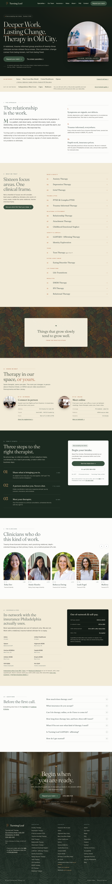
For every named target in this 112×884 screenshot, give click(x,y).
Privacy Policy (91, 880)
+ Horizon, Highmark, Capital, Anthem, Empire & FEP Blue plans (34, 82)
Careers (86, 842)
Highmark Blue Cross (64, 833)
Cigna (41, 87)
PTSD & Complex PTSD (38, 833)
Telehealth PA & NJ (89, 856)
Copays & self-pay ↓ (102, 79)
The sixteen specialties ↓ (35, 59)
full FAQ (25, 707)
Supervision (87, 839)
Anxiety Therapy (36, 827)
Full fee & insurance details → (19, 674)
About (74, 3)
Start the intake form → (88, 463)
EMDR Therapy (35, 865)
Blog (85, 862)
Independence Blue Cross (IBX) (12, 670)
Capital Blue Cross (63, 848)
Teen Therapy (35, 859)
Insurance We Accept (64, 827)
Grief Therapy (35, 839)
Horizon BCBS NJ (63, 845)
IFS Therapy (34, 868)
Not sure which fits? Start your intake (18, 207)
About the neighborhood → (25, 419)
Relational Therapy (36, 871)
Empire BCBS (61, 853)
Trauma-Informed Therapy (39, 836)
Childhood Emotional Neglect (39, 848)
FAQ (80, 3)
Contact (85, 3)
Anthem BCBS (62, 851)
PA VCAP (60, 859)
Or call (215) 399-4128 (88, 469)
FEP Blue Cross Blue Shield (65, 856)
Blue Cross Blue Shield (30, 79)
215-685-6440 (89, 480)
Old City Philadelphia (90, 859)
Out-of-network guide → (101, 87)
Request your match (98, 3)
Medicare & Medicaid (35, 670)
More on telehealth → (79, 419)
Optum (58, 79)
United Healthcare (47, 79)
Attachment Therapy (37, 845)
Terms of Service (102, 880)
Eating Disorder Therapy (38, 856)
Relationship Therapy (37, 842)
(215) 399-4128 (68, 796)
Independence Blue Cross (27, 87)
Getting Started (88, 853)
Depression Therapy (37, 830)
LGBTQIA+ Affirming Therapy (39, 851)
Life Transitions (35, 862)
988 (100, 478)
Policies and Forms (89, 848)
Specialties (41, 3)
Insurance (59, 3)
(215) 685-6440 (12, 852)
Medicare (48, 87)
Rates (67, 3)
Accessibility (87, 851)
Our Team (51, 3)
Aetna (18, 79)
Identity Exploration (37, 853)
